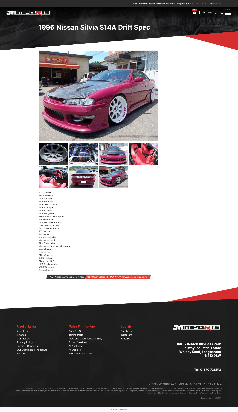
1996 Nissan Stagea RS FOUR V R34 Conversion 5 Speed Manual (117, 277)
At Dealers (75, 349)
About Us (22, 331)
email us (216, 3)
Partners (22, 353)
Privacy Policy (25, 342)
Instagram (126, 334)
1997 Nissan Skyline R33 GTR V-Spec (67, 277)
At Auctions (75, 346)
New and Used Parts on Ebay (85, 338)
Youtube (125, 338)
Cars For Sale (76, 331)
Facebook (126, 331)
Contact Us (23, 338)
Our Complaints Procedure (32, 349)
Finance (21, 334)
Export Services (78, 342)
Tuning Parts (76, 334)
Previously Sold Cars (80, 353)
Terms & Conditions (28, 346)
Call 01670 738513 (199, 3)
